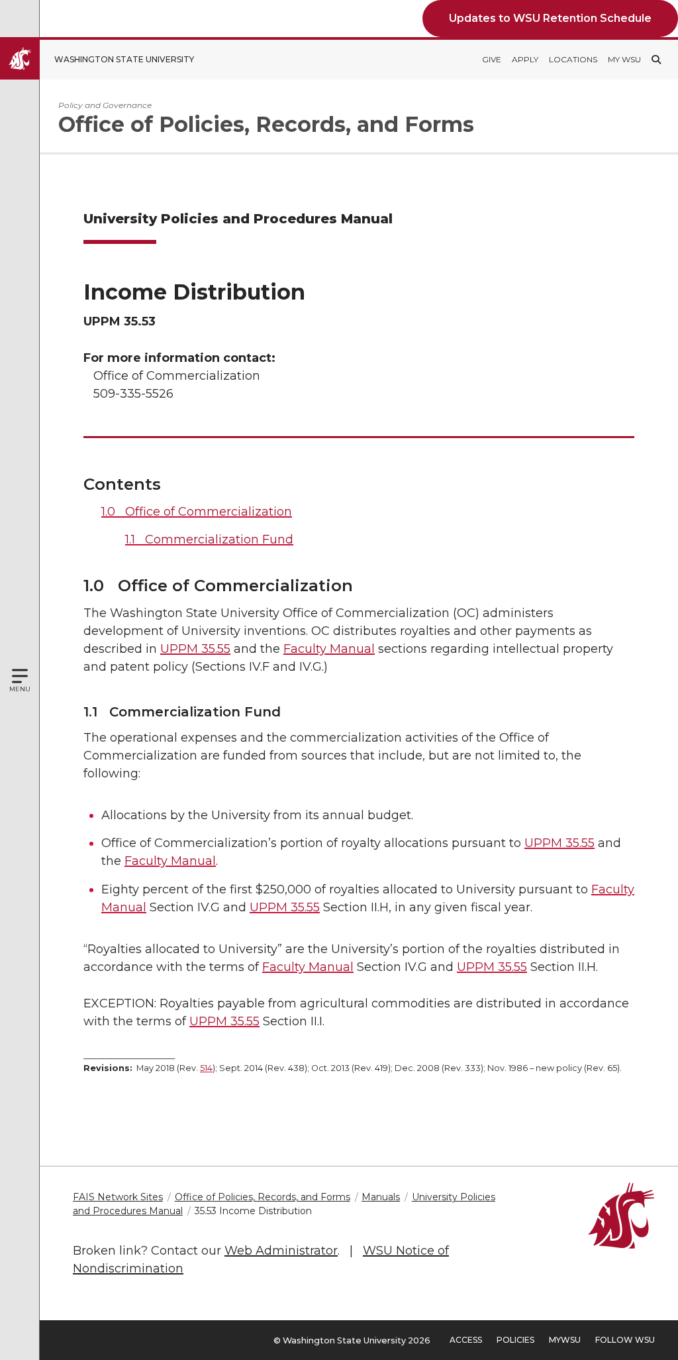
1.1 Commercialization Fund (209, 539)
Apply (525, 59)
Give (491, 59)
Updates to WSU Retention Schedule (550, 18)
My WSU (624, 59)
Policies (515, 1340)
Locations (573, 59)
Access (466, 1340)
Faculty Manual (329, 649)
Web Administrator (281, 1250)
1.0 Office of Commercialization (196, 511)
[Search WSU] (656, 60)
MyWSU (565, 1340)
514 (206, 1068)
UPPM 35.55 (195, 649)
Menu (19, 689)
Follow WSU (625, 1340)
